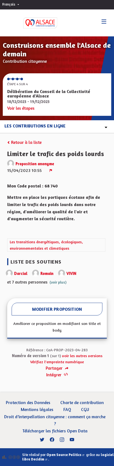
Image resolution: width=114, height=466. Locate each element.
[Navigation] (104, 22)
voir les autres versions (82, 355)
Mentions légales (37, 409)
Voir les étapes (21, 108)
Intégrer (54, 374)
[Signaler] (51, 170)
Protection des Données (28, 402)
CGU (85, 409)
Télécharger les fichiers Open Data (54, 431)
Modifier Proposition (57, 309)
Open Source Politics (65, 455)
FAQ (67, 409)
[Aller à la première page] (34, 22)
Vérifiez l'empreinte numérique (57, 361)
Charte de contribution (82, 402)
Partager (55, 368)
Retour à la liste (26, 142)
